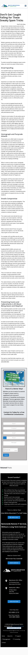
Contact (4, 642)
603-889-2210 (14, 612)
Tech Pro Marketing (18, 626)
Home (3, 636)
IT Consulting (16, 639)
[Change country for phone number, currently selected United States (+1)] (5, 437)
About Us (9, 636)
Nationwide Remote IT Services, (14, 524)
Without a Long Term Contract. (14, 527)
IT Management (6, 639)
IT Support (18, 636)
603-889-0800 (14, 617)
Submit (6, 455)
